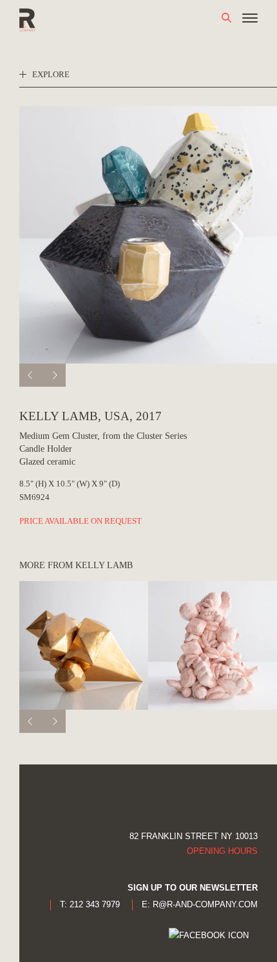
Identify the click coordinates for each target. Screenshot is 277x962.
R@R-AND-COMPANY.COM (205, 904)
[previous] (31, 375)
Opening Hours (222, 851)
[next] (54, 375)
